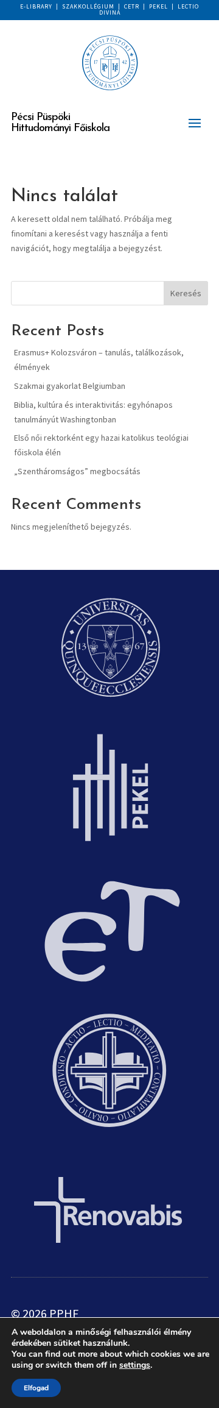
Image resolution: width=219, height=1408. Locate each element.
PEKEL (158, 6)
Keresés (185, 293)
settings (134, 1365)
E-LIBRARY (36, 6)
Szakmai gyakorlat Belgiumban (69, 385)
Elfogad (36, 1388)
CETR (131, 6)
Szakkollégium (88, 6)
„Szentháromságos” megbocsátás (77, 471)
